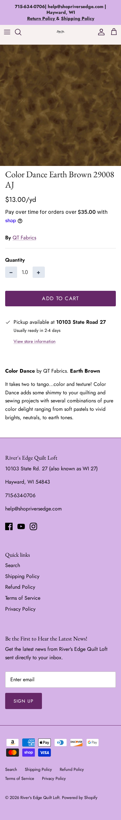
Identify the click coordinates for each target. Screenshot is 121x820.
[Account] (100, 32)
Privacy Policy (20, 609)
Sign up (24, 701)
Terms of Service (22, 598)
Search (12, 565)
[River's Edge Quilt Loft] (61, 31)
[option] (60, 105)
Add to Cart (60, 298)
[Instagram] (33, 526)
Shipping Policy (22, 576)
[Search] (21, 32)
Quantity (15, 260)
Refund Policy (20, 587)
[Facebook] (9, 526)
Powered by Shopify (79, 797)
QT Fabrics (24, 237)
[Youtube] (21, 526)
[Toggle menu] (7, 32)
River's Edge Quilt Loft (39, 797)
